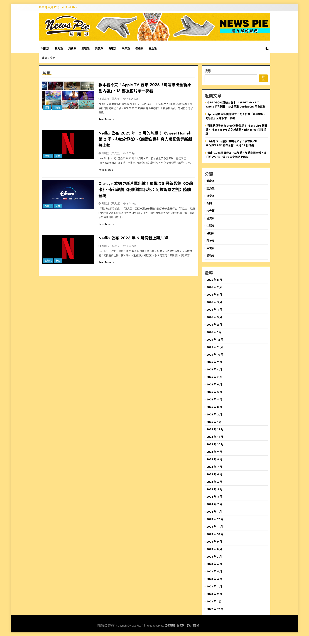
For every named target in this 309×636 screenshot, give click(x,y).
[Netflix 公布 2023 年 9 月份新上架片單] (68, 249)
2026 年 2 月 (214, 324)
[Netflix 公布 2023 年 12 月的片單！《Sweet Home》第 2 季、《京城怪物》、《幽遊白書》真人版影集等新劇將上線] (68, 144)
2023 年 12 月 (215, 519)
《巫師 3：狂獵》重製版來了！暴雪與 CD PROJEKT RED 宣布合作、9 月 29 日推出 (231, 143)
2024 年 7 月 (214, 467)
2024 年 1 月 (214, 511)
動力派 (59, 48)
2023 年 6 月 (214, 564)
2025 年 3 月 (214, 407)
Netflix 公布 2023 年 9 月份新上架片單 (133, 238)
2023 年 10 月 (215, 534)
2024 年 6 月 (214, 474)
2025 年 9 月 (214, 362)
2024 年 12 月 (215, 429)
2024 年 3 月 (214, 496)
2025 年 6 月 (214, 384)
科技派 (45, 48)
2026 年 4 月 (214, 309)
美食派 (99, 48)
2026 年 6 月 (214, 294)
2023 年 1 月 (214, 601)
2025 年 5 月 (214, 392)
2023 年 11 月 (215, 526)
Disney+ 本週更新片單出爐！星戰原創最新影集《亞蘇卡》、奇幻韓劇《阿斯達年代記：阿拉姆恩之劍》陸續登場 (146, 189)
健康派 (112, 48)
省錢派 (139, 48)
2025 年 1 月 (214, 422)
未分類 (211, 211)
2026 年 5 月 (214, 302)
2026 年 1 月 (214, 332)
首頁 (44, 58)
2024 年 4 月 (214, 489)
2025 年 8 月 (214, 369)
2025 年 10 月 (215, 354)
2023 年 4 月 (214, 579)
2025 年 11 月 (215, 347)
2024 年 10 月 (215, 444)
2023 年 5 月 (214, 571)
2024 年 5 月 (214, 482)
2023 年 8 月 (214, 549)
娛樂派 (126, 48)
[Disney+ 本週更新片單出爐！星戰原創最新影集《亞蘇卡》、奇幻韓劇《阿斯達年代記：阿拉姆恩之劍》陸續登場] (68, 194)
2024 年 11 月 (215, 437)
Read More (105, 119)
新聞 (47, 107)
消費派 (72, 48)
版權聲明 (170, 625)
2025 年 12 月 (215, 339)
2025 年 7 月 (214, 377)
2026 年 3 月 (214, 317)
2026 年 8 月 (214, 280)
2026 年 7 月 (214, 287)
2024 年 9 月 (214, 452)
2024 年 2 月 (214, 504)
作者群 (180, 625)
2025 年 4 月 (214, 399)
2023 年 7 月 (214, 556)
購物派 (86, 48)
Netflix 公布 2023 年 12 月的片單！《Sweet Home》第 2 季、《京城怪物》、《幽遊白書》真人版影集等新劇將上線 (146, 139)
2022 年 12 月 (215, 609)
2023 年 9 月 (214, 541)
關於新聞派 (193, 625)
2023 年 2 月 (214, 594)
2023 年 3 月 (214, 586)
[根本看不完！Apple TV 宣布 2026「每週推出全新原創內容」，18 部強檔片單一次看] (68, 96)
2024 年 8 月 (214, 459)
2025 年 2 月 (214, 414)
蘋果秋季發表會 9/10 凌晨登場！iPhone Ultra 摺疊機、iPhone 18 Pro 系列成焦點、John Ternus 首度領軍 (236, 130)
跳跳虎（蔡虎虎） (112, 98)
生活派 (153, 48)
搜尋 (208, 71)
